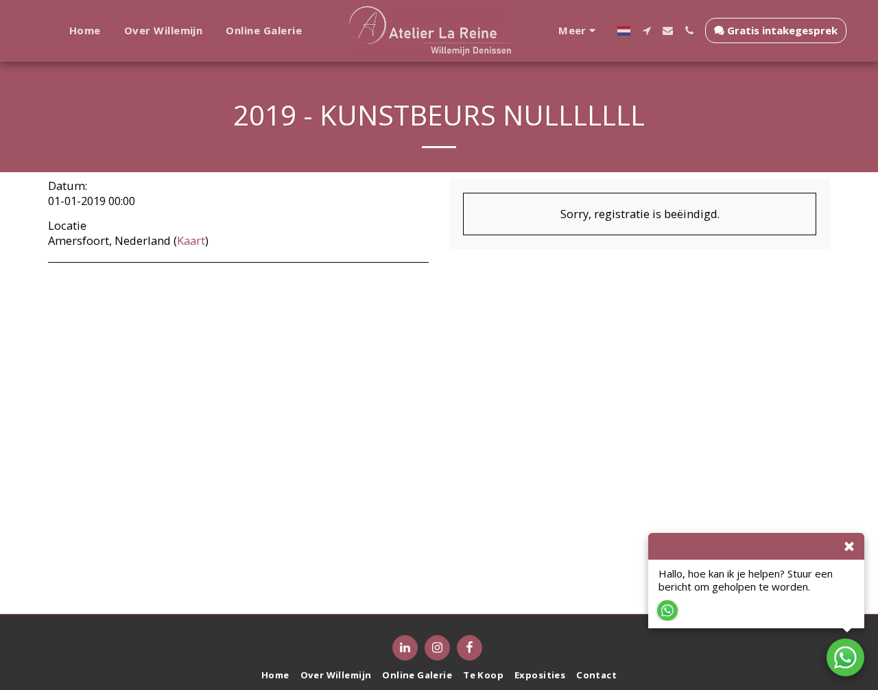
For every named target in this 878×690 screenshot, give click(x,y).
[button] (646, 30)
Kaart (191, 240)
